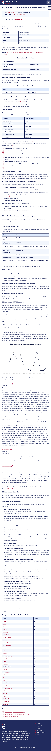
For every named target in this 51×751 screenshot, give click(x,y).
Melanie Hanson (10, 12)
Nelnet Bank (6, 704)
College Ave (6, 675)
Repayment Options (28, 52)
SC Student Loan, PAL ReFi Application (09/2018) (16, 714)
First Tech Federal (7, 699)
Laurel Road (6, 634)
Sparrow (5, 669)
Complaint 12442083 (7, 384)
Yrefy (4, 661)
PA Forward (6, 701)
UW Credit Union (7, 645)
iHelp (4, 691)
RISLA (4, 621)
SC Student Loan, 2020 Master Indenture (14, 712)
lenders (42, 318)
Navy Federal (6, 693)
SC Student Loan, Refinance (11, 716)
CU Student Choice (7, 688)
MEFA (4, 680)
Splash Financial (7, 637)
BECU (4, 696)
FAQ (9, 54)
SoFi (4, 650)
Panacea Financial (7, 642)
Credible (5, 629)
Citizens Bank (6, 672)
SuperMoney (6, 683)
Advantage (5, 632)
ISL (3, 677)
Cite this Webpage (20, 14)
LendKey (5, 640)
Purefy (4, 648)
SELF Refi (5, 685)
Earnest (5, 658)
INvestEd (5, 653)
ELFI (4, 626)
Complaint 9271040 (6, 449)
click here (9, 488)
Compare (18, 19)
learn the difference (21, 101)
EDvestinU (5, 664)
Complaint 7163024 (6, 466)
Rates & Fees (9, 52)
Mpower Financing (7, 656)
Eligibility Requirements (18, 52)
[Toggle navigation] (48, 2)
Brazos (4, 624)
